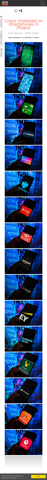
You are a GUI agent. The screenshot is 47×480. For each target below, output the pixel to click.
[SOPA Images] (5, 6)
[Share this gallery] (21, 11)
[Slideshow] (16, 10)
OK (38, 476)
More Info (19, 478)
